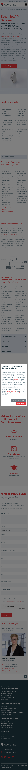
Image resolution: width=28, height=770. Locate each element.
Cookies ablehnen (11, 391)
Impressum (7, 381)
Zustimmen (20, 403)
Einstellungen (22, 392)
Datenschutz (17, 379)
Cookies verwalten (18, 400)
